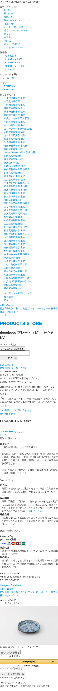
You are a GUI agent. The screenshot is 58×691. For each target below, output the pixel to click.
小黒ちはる (16, 118)
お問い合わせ (7, 305)
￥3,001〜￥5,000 (13, 62)
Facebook (16, 585)
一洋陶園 (14, 105)
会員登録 (8, 296)
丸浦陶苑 (14, 237)
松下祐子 (15, 227)
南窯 (12, 257)
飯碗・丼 (8, 17)
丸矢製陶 (14, 247)
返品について (7, 364)
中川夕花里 (16, 183)
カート (3, 315)
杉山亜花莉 (16, 169)
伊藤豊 (13, 108)
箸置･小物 (9, 23)
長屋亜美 (15, 186)
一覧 (12, 78)
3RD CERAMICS (19, 152)
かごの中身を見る (10, 652)
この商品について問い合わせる (16, 410)
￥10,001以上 (11, 69)
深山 (12, 268)
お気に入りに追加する (12, 348)
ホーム (3, 435)
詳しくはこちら (36, 511)
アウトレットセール (14, 47)
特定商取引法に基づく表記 (13, 308)
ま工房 (13, 223)
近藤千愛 (15, 145)
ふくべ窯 (14, 206)
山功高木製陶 (16, 278)
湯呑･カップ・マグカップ (17, 20)
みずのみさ (16, 254)
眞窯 (12, 162)
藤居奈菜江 (15, 210)
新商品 (7, 40)
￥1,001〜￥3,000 (13, 59)
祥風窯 (13, 159)
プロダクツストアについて (17, 293)
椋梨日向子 (15, 271)
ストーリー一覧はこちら (12, 431)
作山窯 (13, 149)
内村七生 (14, 115)
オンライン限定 (12, 44)
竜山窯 (13, 288)
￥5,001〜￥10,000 (14, 66)
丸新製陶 (14, 244)
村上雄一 (14, 274)
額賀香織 (14, 196)
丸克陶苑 (14, 240)
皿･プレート (10, 10)
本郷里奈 (14, 220)
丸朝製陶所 (16, 234)
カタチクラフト (18, 128)
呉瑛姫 (14, 138)
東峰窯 (13, 172)
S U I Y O (14, 166)
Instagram (5, 585)
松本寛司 (14, 230)
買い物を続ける (8, 413)
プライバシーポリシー (39, 308)
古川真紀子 (15, 213)
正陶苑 (13, 155)
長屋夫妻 (15, 189)
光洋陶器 (14, 142)
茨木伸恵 (14, 111)
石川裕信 (14, 98)
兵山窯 (13, 200)
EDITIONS (9, 86)
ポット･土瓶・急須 (13, 27)
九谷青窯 (14, 135)
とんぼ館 (14, 179)
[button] (29, 663)
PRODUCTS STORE (21, 323)
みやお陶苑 (15, 264)
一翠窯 (13, 101)
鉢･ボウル (9, 13)
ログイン (8, 300)
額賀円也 (14, 193)
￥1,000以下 (10, 56)
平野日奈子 (16, 203)
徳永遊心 (14, 176)
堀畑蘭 (13, 217)
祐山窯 (13, 285)
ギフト (7, 37)
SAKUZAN (9, 89)
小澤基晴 (14, 122)
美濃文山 (14, 261)
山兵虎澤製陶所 (18, 281)
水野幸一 (14, 251)
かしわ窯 (14, 125)
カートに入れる (9, 357)
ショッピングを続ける (12, 673)
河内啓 (14, 132)
